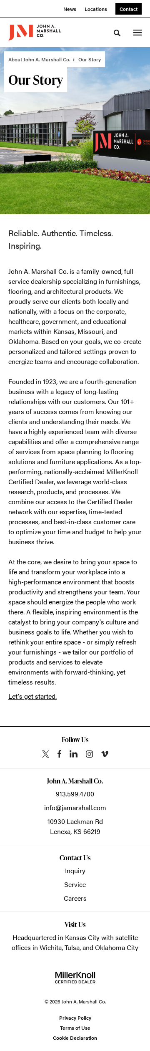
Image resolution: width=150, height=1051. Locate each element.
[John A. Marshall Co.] (34, 32)
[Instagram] (89, 754)
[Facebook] (59, 754)
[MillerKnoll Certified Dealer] (75, 977)
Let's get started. (32, 696)
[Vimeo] (104, 754)
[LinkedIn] (74, 754)
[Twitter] (45, 754)
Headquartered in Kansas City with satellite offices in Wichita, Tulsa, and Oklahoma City (75, 942)
